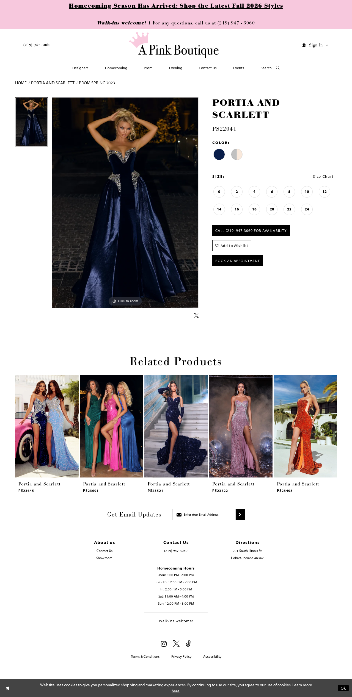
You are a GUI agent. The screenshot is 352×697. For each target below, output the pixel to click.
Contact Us (104, 550)
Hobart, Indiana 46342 (247, 558)
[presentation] (47, 426)
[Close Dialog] (8, 688)
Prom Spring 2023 (97, 82)
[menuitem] (37, 46)
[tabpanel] (31, 123)
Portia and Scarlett (53, 82)
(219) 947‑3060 (37, 45)
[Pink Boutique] (174, 45)
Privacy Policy (181, 656)
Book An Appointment (237, 260)
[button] (315, 46)
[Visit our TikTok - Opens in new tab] (188, 643)
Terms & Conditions (145, 656)
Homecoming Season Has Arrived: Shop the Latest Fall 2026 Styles (176, 6)
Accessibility (212, 656)
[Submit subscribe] (240, 514)
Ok (343, 688)
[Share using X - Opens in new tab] (196, 315)
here (176, 690)
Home (21, 82)
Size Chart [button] (323, 176)
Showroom (104, 558)
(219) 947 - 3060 (236, 23)
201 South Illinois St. (247, 550)
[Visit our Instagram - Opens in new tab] (164, 643)
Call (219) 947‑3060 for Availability (251, 230)
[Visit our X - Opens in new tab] (176, 643)
